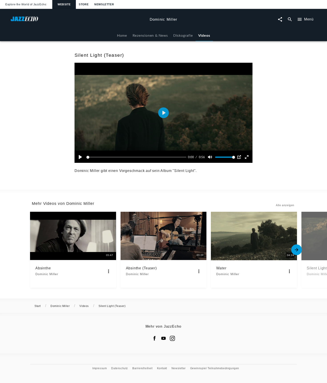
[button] (163, 112)
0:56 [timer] (202, 157)
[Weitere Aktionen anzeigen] (108, 271)
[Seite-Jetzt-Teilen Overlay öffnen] (280, 19)
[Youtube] (163, 338)
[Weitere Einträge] (296, 249)
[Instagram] (172, 338)
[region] (163, 113)
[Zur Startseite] (78, 21)
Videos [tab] (204, 35)
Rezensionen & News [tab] (150, 35)
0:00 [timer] (191, 157)
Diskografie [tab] (183, 35)
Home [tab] (122, 35)
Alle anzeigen (285, 205)
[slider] (137, 157)
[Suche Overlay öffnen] (289, 19)
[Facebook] (154, 338)
